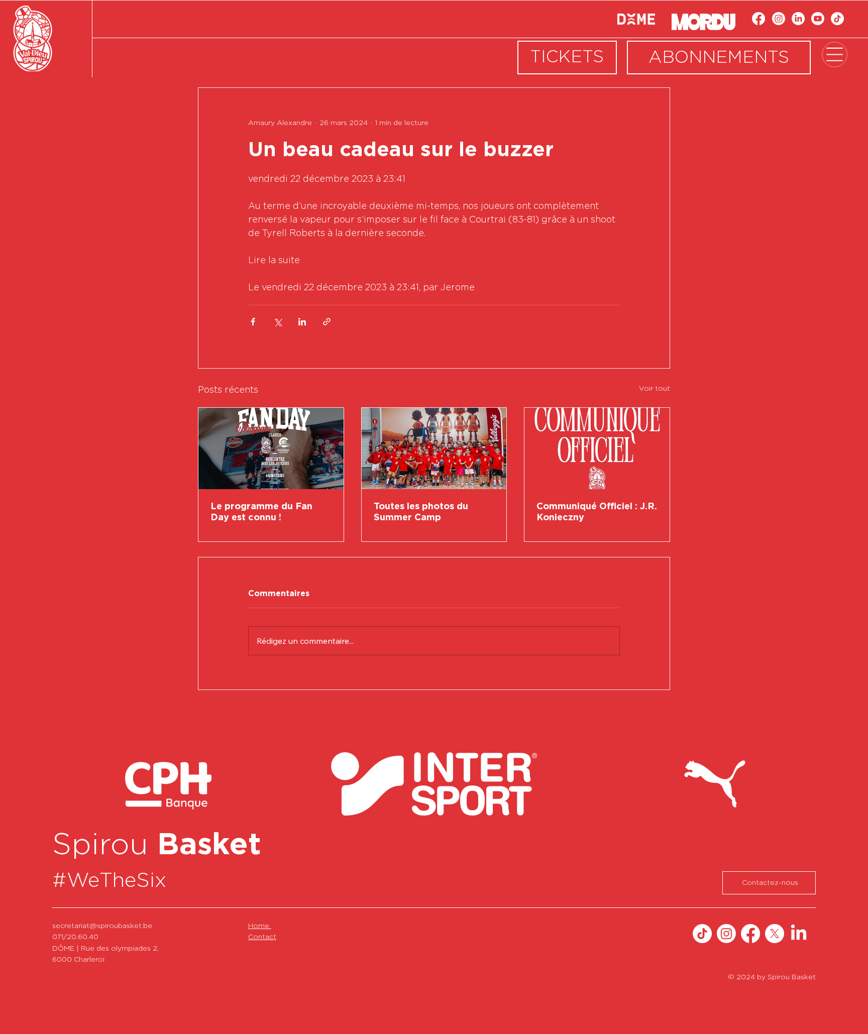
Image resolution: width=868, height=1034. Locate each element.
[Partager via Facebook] (253, 321)
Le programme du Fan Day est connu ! (261, 512)
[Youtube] (817, 18)
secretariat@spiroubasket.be (102, 926)
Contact (262, 937)
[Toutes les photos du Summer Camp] (434, 448)
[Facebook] (758, 18)
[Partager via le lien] (327, 321)
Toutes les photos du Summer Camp (421, 512)
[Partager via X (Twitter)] (277, 321)
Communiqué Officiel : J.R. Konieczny (596, 512)
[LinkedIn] (798, 18)
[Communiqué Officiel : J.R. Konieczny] (597, 448)
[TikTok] (837, 18)
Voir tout (654, 388)
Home (259, 926)
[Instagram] (778, 18)
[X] (774, 933)
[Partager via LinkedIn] (302, 321)
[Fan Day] (271, 448)
